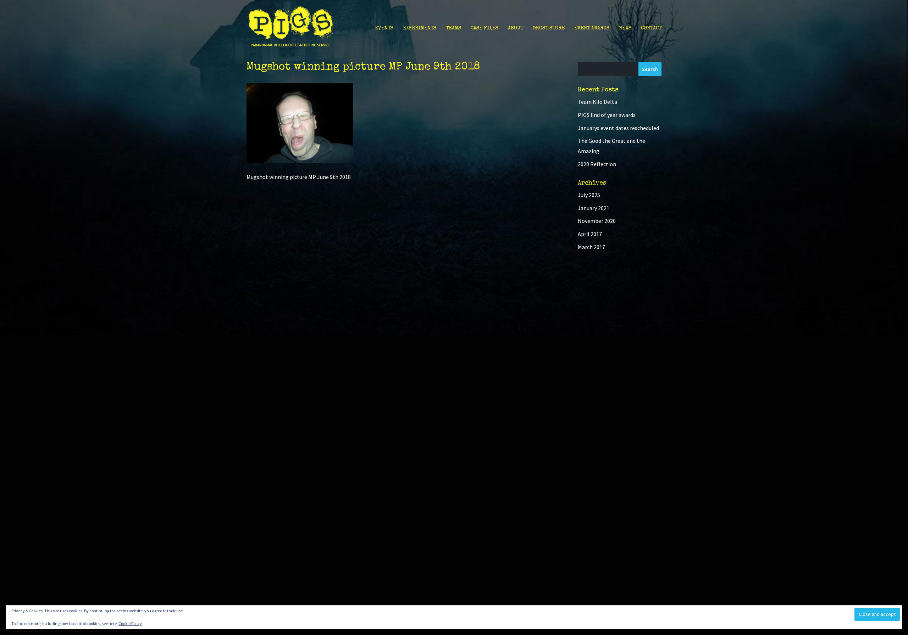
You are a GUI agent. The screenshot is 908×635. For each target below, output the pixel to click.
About (515, 28)
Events (384, 28)
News (625, 28)
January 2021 (593, 208)
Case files (484, 28)
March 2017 (591, 247)
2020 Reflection (597, 164)
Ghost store (549, 28)
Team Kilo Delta (597, 101)
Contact (651, 28)
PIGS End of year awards (607, 114)
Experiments (419, 28)
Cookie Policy (130, 623)
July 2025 (589, 194)
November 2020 (597, 220)
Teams (453, 28)
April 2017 (590, 233)
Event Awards (591, 28)
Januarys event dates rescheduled (618, 127)
